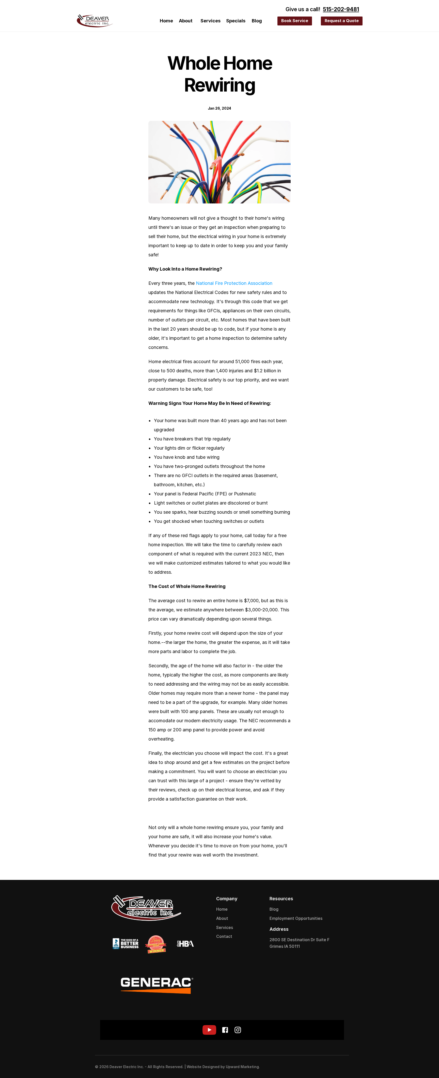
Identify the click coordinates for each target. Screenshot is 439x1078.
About (186, 20)
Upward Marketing (242, 1067)
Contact (224, 936)
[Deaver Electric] (94, 21)
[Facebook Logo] (331, 1066)
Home (166, 20)
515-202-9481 (341, 9)
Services (210, 20)
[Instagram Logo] (341, 1066)
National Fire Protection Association (234, 283)
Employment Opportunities (296, 918)
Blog (257, 20)
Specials (235, 20)
